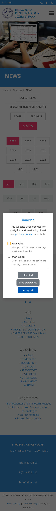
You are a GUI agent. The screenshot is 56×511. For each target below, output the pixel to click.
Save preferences (28, 282)
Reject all (28, 275)
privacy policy (23, 234)
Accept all (28, 290)
